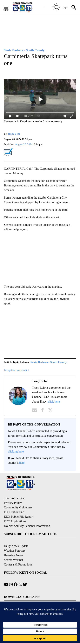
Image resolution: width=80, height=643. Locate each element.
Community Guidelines (18, 507)
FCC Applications (15, 521)
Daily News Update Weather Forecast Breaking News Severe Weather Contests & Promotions (18, 555)
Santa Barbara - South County (48, 362)
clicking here (16, 451)
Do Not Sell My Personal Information (27, 526)
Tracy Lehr (14, 133)
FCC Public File (14, 512)
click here (54, 401)
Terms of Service (14, 498)
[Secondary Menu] (9, 7)
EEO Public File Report (18, 516)
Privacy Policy (13, 502)
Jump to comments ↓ (16, 370)
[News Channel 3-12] (27, 7)
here (21, 462)
